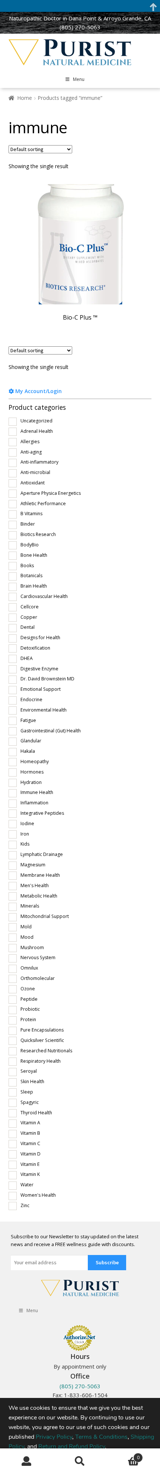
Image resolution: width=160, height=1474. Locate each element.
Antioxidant (32, 483)
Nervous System (37, 957)
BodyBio (29, 545)
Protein (28, 1019)
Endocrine (31, 699)
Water (26, 1185)
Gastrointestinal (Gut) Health (50, 731)
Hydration (31, 782)
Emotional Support (40, 689)
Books (27, 565)
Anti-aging (31, 452)
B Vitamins (31, 513)
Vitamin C (30, 1143)
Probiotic (30, 1009)
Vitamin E (30, 1164)
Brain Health (33, 586)
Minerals (29, 906)
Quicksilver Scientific (42, 1040)
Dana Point (82, 18)
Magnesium (32, 865)
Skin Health (32, 1081)
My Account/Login (38, 391)
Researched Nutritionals (46, 1051)
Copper (28, 617)
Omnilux (29, 968)
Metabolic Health (38, 896)
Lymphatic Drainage (41, 854)
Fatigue (28, 720)
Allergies (29, 441)
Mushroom (32, 947)
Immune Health (36, 792)
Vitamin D (30, 1154)
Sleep (26, 1092)
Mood (26, 937)
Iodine (27, 823)
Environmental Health (43, 710)
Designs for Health (40, 637)
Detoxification (35, 648)
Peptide (29, 999)
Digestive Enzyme (39, 669)
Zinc (24, 1205)
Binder (27, 524)
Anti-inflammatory (39, 462)
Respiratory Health (40, 1061)
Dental (27, 627)
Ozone (27, 989)
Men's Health (34, 885)
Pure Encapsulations (42, 1030)
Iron (24, 834)
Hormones (32, 772)
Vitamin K (30, 1174)
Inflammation (34, 803)
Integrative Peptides (42, 813)
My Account (26, 1461)
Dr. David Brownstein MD (47, 679)
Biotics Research (38, 534)
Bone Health (33, 555)
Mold (26, 927)
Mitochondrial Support (44, 916)
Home (24, 97)
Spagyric (29, 1102)
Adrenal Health (36, 431)
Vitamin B (30, 1133)
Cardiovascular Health (44, 596)
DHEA (26, 658)
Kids (24, 844)
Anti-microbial (35, 472)
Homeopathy (34, 761)
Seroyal (28, 1071)
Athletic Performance (43, 503)
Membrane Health (40, 875)
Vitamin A (30, 1123)
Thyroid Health (36, 1112)
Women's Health (38, 1195)
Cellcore (29, 607)
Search (79, 1461)
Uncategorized (36, 421)
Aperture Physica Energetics (50, 493)
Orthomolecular (37, 978)
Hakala (27, 751)
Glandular (30, 741)
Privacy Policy (54, 1436)
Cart (123, 1455)
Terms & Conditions (101, 1436)
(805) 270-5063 (80, 27)
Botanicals (31, 575)
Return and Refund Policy (71, 1446)
